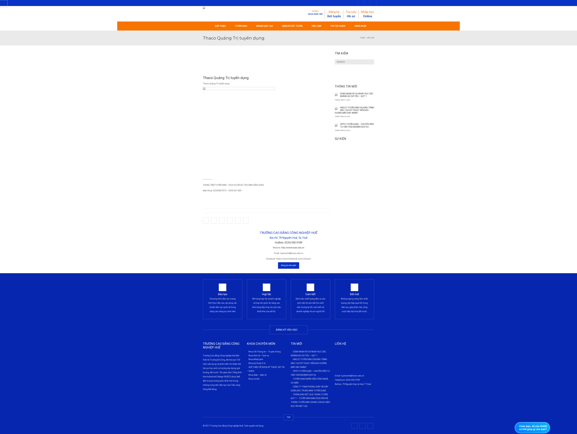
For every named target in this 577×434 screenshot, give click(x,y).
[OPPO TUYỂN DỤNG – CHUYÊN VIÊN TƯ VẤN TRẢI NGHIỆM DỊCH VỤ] (336, 125)
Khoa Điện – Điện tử (258, 375)
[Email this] (246, 220)
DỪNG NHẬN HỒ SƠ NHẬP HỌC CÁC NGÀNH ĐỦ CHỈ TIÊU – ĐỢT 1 (356, 95)
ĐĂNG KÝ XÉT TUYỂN (292, 26)
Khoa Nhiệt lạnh (256, 359)
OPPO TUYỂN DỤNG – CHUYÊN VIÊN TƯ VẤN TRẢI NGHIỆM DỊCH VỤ (357, 125)
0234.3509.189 (315, 14)
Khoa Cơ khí (254, 379)
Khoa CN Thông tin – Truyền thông (265, 351)
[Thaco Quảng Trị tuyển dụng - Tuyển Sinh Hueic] (226, 13)
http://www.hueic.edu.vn (292, 247)
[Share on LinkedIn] (222, 220)
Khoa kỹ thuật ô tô (257, 363)
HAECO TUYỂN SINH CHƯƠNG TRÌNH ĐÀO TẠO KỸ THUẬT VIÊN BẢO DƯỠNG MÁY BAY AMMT (354, 110)
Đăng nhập (361, 26)
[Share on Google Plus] (230, 220)
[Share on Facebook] (206, 220)
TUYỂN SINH (241, 26)
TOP (288, 417)
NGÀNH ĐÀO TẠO (264, 26)
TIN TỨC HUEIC (338, 26)
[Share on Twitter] (214, 220)
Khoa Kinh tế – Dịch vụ (259, 355)
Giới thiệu (220, 26)
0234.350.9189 (353, 380)
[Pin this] (238, 220)
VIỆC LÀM (316, 26)
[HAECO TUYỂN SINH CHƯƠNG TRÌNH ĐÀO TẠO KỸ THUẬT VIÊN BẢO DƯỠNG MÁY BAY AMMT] (336, 108)
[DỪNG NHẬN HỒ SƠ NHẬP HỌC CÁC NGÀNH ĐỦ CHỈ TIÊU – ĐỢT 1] (336, 94)
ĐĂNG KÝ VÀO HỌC (287, 329)
